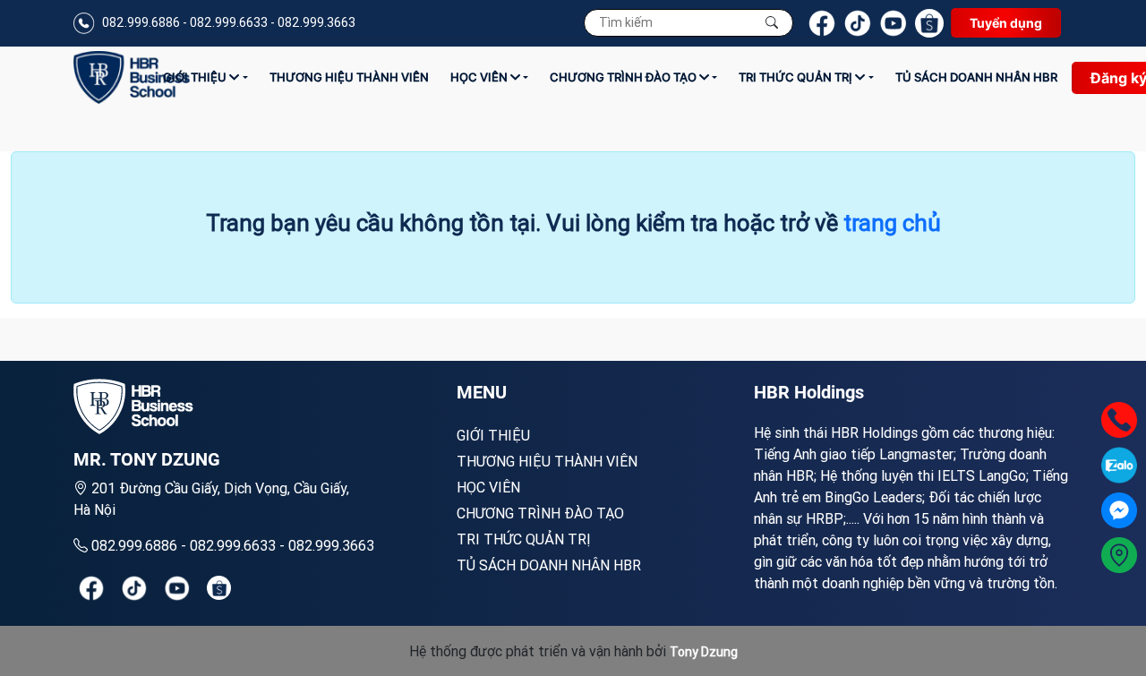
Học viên (480, 77)
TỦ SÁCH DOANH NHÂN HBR (976, 77)
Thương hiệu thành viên (349, 77)
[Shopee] (929, 23)
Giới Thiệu (196, 77)
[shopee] (219, 588)
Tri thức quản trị (797, 77)
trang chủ (892, 223)
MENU (482, 392)
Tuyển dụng (1006, 22)
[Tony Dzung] (131, 77)
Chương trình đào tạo (624, 77)
